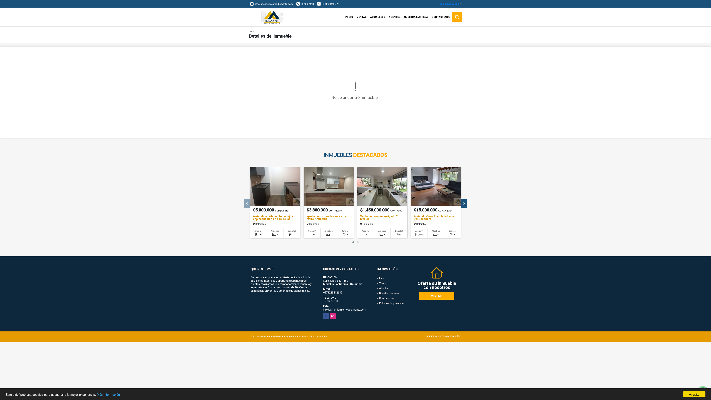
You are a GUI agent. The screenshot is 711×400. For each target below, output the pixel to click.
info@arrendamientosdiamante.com (344, 309)
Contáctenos (441, 17)
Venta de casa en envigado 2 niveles (379, 218)
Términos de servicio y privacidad (443, 336)
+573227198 (307, 4)
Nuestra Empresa (416, 17)
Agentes (394, 17)
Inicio (349, 17)
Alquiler (383, 288)
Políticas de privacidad (392, 303)
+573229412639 (330, 4)
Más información (108, 394)
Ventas (361, 17)
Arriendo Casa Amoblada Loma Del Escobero (434, 218)
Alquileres (377, 17)
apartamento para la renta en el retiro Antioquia (327, 218)
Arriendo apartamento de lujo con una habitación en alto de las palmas (275, 219)
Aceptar (694, 394)
